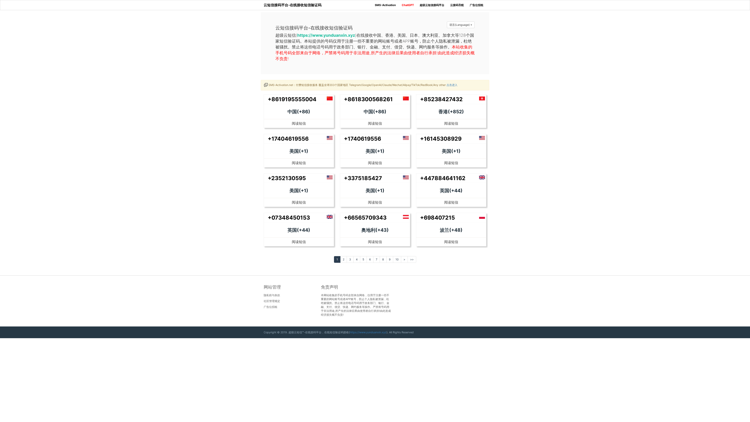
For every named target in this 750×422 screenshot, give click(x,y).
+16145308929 (441, 138)
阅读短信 (299, 123)
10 (397, 259)
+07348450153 (289, 217)
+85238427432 (441, 99)
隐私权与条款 (272, 295)
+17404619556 (288, 138)
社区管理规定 (272, 301)
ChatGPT (408, 5)
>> (412, 259)
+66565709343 (365, 217)
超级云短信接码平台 (432, 5)
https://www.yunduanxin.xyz (368, 332)
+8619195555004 (292, 99)
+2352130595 (287, 178)
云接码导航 (457, 5)
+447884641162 (442, 178)
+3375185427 (363, 178)
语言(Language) (460, 24)
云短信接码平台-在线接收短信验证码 (292, 5)
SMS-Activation (385, 5)
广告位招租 (476, 5)
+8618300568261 (368, 99)
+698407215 (437, 217)
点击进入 (451, 85)
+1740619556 (362, 138)
